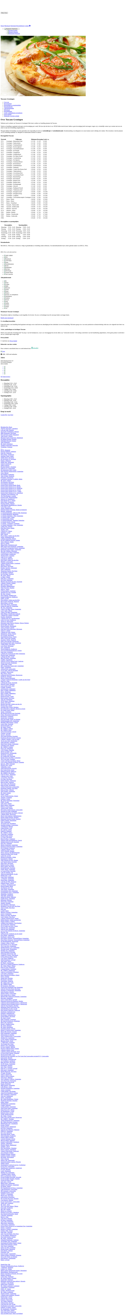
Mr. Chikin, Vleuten (6, 1116)
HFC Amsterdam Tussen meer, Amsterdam (12, 666)
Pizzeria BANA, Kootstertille (8, 753)
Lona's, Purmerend (6, 1171)
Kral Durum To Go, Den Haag (9, 944)
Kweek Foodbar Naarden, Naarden (10, 1178)
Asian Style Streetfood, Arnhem (9, 1093)
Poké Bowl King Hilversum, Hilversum (11, 629)
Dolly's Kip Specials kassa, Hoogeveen (11, 1117)
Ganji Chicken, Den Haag (8, 917)
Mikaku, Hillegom (6, 565)
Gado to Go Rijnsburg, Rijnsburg (10, 972)
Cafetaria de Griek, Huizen (8, 632)
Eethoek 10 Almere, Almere (8, 1307)
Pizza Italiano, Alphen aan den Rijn (10, 600)
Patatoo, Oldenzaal (6, 460)
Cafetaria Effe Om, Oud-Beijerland (10, 618)
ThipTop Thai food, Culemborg (9, 428)
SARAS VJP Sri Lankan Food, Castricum (12, 661)
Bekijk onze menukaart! (7, 318)
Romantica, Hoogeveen (7, 477)
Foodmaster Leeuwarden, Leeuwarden (11, 1306)
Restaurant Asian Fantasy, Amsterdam (11, 549)
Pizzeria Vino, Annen (6, 765)
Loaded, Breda (5, 911)
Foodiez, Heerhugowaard (7, 1290)
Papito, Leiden (5, 794)
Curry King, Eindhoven (7, 958)
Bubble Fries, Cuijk (6, 875)
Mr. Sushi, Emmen (6, 793)
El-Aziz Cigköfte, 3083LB (8, 1047)
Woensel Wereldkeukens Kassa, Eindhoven (12, 1266)
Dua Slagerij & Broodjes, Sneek (9, 1214)
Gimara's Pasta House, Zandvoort (10, 1151)
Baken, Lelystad (5, 1260)
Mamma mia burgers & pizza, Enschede (11, 581)
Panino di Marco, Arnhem (8, 921)
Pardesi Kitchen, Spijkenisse (8, 780)
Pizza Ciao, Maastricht (7, 748)
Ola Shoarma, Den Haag (7, 482)
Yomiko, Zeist (4, 529)
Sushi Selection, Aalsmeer (8, 742)
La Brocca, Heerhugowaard (8, 885)
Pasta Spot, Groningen (7, 652)
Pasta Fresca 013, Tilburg (7, 1110)
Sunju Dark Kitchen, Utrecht (8, 731)
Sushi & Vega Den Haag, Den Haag (10, 989)
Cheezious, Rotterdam (7, 1215)
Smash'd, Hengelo (5, 903)
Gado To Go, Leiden (6, 557)
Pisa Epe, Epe (4, 932)
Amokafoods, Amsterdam (7, 1287)
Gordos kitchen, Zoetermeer (8, 1106)
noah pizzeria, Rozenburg (7, 1197)
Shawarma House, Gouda (8, 1134)
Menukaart (7, 26)
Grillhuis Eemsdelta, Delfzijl (8, 539)
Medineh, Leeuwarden (7, 562)
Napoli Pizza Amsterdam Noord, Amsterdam (13, 548)
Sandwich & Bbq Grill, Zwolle (9, 854)
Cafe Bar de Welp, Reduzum (8, 881)
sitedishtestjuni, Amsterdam (8, 1103)
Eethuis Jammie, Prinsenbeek (8, 820)
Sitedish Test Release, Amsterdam (10, 1185)
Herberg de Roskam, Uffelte (8, 857)
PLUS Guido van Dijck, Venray (9, 926)
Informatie (13, 26)
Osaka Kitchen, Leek (6, 828)
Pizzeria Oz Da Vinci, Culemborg (10, 1212)
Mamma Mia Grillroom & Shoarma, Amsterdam (13, 996)
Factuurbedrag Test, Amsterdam (9, 891)
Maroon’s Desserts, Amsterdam (9, 912)
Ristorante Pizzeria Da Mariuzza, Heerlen (12, 1001)
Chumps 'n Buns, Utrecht (7, 943)
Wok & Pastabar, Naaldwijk (8, 1136)
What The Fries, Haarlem (7, 588)
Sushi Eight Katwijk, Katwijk (9, 768)
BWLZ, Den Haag (6, 695)
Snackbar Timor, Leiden (7, 456)
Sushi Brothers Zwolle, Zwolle (9, 1009)
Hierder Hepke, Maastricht (8, 1249)
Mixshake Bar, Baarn (6, 427)
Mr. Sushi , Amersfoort (7, 1238)
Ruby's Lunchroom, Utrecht (8, 1175)
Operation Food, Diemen (7, 745)
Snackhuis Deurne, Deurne (8, 1028)
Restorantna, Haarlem (6, 1065)
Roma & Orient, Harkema (8, 684)
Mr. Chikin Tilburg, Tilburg (8, 966)
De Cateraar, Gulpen (6, 829)
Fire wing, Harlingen (6, 1133)
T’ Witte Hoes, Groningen (8, 1042)
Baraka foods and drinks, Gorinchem (10, 757)
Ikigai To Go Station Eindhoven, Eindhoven (12, 964)
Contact (27, 26)
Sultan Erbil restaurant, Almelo (9, 1244)
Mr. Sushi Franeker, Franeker (8, 1278)
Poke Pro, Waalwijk (6, 453)
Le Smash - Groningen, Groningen (10, 523)
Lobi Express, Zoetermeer (8, 1224)
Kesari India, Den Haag (7, 624)
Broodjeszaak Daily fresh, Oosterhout (11, 643)
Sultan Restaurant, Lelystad (8, 960)
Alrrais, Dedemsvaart (6, 508)
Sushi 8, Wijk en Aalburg (7, 1076)
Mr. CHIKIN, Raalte (6, 984)
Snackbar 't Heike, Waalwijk (8, 640)
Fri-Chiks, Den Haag (6, 779)
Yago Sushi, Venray (6, 961)
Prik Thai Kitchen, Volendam (8, 1148)
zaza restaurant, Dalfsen (7, 1152)
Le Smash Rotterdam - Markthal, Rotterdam (12, 520)
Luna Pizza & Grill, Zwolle (8, 1304)
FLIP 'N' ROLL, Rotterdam (8, 774)
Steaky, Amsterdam (6, 1097)
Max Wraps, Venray (6, 673)
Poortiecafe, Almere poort (7, 937)
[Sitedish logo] (3, 351)
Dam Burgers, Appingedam (8, 1258)
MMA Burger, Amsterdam (8, 1085)
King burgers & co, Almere (8, 995)
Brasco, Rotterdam (6, 692)
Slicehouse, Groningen (7, 754)
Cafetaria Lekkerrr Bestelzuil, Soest (10, 1051)
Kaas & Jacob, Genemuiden (8, 1253)
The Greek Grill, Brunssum (8, 783)
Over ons (6, 102)
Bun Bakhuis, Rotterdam (7, 474)
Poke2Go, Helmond (6, 831)
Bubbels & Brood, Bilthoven (8, 771)
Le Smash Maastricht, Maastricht (9, 514)
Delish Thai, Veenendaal (7, 462)
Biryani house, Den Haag (7, 986)
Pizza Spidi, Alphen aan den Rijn (9, 560)
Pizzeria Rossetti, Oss (6, 725)
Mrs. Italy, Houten (5, 1209)
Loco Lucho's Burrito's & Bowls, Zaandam (12, 762)
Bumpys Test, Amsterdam (8, 1045)
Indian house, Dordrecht (7, 1284)
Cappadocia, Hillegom (7, 558)
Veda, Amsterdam (5, 822)
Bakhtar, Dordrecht (6, 1275)
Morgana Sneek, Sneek (7, 1041)
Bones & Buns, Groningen (8, 839)
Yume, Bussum (5, 1159)
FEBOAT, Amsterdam (7, 1131)
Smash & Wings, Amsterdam (8, 1293)
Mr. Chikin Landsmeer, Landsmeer (10, 1286)
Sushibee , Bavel (5, 1146)
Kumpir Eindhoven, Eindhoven (9, 597)
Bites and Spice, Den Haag (8, 1062)
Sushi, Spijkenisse (5, 569)
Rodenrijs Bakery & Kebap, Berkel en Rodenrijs (14, 509)
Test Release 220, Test (7, 888)
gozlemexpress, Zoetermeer (8, 689)
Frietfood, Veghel (5, 799)
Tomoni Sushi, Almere (7, 808)
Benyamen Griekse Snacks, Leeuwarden (12, 809)
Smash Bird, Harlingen (7, 1279)
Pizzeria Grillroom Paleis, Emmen (10, 1048)
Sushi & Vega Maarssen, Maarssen (10, 1129)
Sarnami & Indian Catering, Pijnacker (11, 1162)
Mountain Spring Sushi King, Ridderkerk (12, 438)
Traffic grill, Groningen (7, 1203)
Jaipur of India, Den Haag (8, 907)
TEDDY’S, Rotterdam (7, 1194)
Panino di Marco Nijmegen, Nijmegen (11, 1255)
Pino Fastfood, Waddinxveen (8, 595)
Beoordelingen (20, 26)
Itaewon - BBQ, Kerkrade (8, 764)
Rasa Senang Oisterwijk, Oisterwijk (10, 1010)
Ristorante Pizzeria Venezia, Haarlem (11, 819)
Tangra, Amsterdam (6, 712)
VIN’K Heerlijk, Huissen (7, 851)
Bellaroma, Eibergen (6, 900)
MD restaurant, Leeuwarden (8, 1191)
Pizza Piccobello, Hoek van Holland (10, 719)
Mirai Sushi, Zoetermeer (7, 1223)
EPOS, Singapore (5, 450)
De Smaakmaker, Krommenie (9, 1309)
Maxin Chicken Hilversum (8, 678)
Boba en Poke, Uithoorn (7, 790)
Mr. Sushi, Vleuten (6, 727)
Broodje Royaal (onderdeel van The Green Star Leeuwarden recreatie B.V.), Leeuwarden (25, 1056)
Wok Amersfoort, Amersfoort (8, 1094)
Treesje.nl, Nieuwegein (7, 621)
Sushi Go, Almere (5, 630)
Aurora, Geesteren (6, 1090)
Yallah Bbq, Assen (6, 767)
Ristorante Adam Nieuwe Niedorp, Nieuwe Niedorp (15, 623)
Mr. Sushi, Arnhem (6, 480)
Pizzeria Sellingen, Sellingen (8, 451)
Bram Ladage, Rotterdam (7, 805)
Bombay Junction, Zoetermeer (9, 568)
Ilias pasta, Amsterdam (7, 998)
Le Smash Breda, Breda (7, 519)
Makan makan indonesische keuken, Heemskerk (14, 1270)
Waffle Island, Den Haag (7, 457)
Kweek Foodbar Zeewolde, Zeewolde (11, 1177)
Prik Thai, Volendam (6, 843)
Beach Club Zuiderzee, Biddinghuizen (11, 816)
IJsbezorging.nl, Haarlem (7, 1035)
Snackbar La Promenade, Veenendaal (11, 990)
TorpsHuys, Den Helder (7, 1283)
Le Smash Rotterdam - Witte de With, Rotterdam (14, 513)
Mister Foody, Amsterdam (8, 1183)
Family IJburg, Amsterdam (8, 869)
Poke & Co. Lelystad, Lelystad (9, 1068)
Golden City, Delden (6, 1269)
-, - (1, 448)
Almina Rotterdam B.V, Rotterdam (10, 1120)
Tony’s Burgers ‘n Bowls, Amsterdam (11, 1079)
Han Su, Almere (5, 543)
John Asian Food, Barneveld (8, 1312)
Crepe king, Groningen (7, 834)
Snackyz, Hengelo (6, 734)
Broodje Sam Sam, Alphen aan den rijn (11, 704)
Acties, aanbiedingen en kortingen (13, 113)
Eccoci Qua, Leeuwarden (7, 1166)
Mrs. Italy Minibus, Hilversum (9, 551)
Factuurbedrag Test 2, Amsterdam (10, 892)
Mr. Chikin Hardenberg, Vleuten (9, 1099)
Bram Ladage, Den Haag (7, 698)
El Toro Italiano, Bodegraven (8, 1235)
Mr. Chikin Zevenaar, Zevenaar (9, 1122)
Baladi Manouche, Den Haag (8, 1071)
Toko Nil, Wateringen (6, 699)
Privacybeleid (7, 114)
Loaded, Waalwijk (6, 1105)
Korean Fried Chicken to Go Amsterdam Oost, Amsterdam (16, 1226)
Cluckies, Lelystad (6, 733)
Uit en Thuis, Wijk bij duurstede (9, 670)
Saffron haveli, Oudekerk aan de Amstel (11, 933)
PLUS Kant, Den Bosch (7, 635)
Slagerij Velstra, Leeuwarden (8, 993)
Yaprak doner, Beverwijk (7, 1082)
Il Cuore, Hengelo (5, 1169)
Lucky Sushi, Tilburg (6, 610)
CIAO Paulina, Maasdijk (7, 750)
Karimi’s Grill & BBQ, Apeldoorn (10, 1142)
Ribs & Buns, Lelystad (7, 603)
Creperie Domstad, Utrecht (8, 1139)
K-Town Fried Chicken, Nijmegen (10, 1053)
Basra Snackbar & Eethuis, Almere (10, 975)
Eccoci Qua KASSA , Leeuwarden (10, 1201)
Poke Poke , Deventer (6, 1232)
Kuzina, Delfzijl (5, 1125)
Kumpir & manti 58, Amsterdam (9, 606)
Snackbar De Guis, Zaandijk (8, 592)
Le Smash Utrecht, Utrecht (8, 522)
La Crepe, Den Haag (6, 837)
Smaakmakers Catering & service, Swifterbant (13, 1165)
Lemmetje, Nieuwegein (7, 672)
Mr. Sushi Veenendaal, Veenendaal (10, 800)
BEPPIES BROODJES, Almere (9, 722)
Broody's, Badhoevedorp (7, 1024)
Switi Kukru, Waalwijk (7, 981)
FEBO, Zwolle (5, 598)
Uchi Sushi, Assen (6, 506)
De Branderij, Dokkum (7, 572)
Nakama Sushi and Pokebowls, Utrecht (11, 840)
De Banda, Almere (6, 1186)
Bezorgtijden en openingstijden (12, 105)
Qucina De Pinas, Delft (7, 1180)
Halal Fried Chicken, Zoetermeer (9, 744)
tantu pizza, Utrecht (6, 1181)
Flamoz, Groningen (6, 1227)
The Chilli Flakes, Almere (8, 1310)
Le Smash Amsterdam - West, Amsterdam (12, 516)
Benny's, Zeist (4, 1217)
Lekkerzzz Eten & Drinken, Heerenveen (11, 675)
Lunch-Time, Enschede (7, 724)
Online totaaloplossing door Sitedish (10, 416)
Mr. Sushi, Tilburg (5, 575)
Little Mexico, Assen (6, 1087)
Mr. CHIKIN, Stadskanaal (8, 970)
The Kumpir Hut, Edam (7, 1044)
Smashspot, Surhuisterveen (8, 1012)
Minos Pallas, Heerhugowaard (9, 545)
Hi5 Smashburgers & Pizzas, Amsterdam (12, 1188)
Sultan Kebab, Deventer (7, 1303)
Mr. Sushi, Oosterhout (6, 444)
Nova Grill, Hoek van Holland (9, 1257)
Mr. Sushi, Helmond (6, 1025)
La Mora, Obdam (5, 577)
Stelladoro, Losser (5, 532)
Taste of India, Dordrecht (7, 476)
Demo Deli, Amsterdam (7, 901)
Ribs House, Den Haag (7, 566)
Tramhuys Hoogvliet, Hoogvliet (9, 445)
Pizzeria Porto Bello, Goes (8, 1054)
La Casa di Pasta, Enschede (8, 871)
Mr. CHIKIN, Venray (6, 832)
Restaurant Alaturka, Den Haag (9, 788)
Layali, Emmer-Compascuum (8, 1039)
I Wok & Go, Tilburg (6, 531)
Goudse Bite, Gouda (6, 664)
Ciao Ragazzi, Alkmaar (7, 1200)
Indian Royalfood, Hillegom (8, 897)
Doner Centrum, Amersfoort (8, 1149)
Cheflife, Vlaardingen (6, 659)
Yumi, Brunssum (5, 442)
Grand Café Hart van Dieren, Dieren (10, 761)
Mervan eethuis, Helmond (8, 1140)
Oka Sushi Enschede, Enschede (9, 736)
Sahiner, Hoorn (5, 1163)
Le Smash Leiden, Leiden (8, 517)
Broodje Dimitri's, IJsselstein (8, 467)
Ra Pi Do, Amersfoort (6, 1128)
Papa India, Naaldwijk (7, 1208)
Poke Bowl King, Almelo (7, 528)
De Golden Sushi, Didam (7, 710)
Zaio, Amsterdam (5, 647)
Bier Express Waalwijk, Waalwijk (10, 601)
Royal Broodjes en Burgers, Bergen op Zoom (13, 708)
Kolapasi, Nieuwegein (7, 1299)
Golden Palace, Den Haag (8, 644)
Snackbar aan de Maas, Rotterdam (10, 552)
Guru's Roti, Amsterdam (7, 877)
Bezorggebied (8, 103)
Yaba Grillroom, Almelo (7, 542)
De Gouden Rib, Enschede (8, 756)
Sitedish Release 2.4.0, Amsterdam (10, 947)
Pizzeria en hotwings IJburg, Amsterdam (11, 846)
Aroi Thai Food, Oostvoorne (8, 1080)
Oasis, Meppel (4, 473)
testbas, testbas (5, 1102)
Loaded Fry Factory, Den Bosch (9, 955)
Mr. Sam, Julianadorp (6, 607)
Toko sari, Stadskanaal (7, 1096)
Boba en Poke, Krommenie (8, 785)
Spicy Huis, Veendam (6, 1067)
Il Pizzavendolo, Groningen (8, 591)
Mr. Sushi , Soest (5, 1204)
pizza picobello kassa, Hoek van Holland (12, 1313)
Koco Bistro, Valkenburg (7, 935)
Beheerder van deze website (11, 116)
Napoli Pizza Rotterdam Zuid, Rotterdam (12, 987)
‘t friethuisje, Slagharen (7, 1267)
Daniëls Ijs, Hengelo (6, 676)
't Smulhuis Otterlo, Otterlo (8, 1174)
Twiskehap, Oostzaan (6, 447)
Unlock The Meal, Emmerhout (9, 612)
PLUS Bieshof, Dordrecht (8, 848)
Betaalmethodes (8, 106)
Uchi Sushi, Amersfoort (7, 973)
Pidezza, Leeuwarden (6, 806)
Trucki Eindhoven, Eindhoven (9, 649)
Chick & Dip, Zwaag (6, 1298)
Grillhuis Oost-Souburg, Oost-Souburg (11, 923)
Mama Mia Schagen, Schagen (9, 1031)
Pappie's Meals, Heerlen (7, 1137)
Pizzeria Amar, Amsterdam (8, 655)
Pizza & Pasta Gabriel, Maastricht (10, 434)
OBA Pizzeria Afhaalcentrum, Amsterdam (12, 471)
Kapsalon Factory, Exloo (7, 1192)
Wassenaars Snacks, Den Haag (9, 571)
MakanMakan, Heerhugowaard (9, 1272)
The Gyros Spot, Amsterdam (8, 946)
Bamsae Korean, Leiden (7, 696)
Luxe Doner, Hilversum (7, 646)
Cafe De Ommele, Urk (7, 872)
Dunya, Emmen (5, 976)
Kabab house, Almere (6, 1296)
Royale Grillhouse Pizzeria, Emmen (10, 540)
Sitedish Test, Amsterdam (7, 1038)
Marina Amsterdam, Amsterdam (9, 845)
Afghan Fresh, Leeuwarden (8, 669)
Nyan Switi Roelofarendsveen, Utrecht (11, 650)
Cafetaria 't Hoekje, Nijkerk (8, 583)
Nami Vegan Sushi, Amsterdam (9, 1108)
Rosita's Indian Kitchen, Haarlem (9, 817)
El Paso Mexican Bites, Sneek (9, 956)
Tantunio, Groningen (6, 797)
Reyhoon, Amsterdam (6, 1220)
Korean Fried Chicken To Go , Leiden (11, 491)
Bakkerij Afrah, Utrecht (7, 1113)
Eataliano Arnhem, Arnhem (8, 1155)
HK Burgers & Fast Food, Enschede (10, 713)
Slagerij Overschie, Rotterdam (9, 663)
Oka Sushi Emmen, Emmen (8, 1237)
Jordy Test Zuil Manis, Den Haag (10, 1234)
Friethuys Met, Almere (7, 1230)
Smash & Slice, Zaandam (7, 555)
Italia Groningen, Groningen (8, 1019)
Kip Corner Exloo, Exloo (7, 770)
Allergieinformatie (9, 108)
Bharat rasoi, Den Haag (7, 1195)
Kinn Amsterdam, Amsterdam (9, 1033)
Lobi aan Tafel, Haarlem (7, 430)
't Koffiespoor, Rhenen (7, 826)
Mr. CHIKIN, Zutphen (7, 747)
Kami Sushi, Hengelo (6, 1057)
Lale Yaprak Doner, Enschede (9, 862)
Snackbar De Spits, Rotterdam (9, 811)
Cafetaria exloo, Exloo (7, 776)
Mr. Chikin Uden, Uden (7, 982)
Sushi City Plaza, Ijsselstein (8, 1247)
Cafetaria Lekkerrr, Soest (7, 849)
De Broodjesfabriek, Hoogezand (9, 941)
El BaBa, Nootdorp (6, 687)
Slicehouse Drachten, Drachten (9, 1100)
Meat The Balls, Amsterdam (8, 658)
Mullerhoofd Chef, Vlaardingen (9, 1123)
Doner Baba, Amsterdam (7, 880)
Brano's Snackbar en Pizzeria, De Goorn (11, 1273)
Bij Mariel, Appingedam (7, 963)
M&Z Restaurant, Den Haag (8, 433)
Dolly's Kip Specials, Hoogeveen (10, 641)
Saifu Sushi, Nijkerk (6, 803)
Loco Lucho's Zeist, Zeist (7, 686)
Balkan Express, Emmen (7, 865)
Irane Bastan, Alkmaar (7, 1250)
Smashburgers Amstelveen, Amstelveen (11, 1168)
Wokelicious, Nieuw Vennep (8, 633)
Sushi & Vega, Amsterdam (8, 927)
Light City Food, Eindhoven (8, 620)
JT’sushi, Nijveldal (6, 1073)
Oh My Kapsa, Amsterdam (8, 1064)
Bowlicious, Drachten (6, 979)
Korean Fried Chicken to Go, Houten (11, 486)
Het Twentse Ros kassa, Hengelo (9, 1198)
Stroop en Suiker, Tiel (6, 751)
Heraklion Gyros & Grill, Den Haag (10, 906)
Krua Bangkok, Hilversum (8, 904)
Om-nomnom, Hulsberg (7, 483)
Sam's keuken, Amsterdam (8, 791)
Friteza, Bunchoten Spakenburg (9, 715)
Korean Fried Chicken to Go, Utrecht (11, 490)
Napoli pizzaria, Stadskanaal (8, 1126)
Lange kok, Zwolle (6, 855)
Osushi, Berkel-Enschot (7, 1114)
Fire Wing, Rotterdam (6, 580)
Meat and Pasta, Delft (6, 584)
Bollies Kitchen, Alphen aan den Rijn (11, 920)
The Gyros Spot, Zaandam (8, 759)
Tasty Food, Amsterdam (7, 1246)
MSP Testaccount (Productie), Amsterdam (12, 546)
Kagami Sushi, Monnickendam (9, 497)
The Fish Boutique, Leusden (8, 496)
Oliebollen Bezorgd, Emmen (8, 441)
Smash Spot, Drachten (7, 978)
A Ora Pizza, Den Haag (7, 777)
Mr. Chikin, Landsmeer (7, 1292)
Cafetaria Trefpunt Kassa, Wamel (9, 918)
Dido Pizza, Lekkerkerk (7, 578)
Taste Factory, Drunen (7, 436)
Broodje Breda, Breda (6, 836)
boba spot (3, 909)
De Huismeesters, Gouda (7, 1111)
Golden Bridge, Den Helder (8, 1091)
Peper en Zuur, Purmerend (8, 967)
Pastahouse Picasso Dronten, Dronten (11, 738)
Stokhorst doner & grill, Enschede (10, 842)
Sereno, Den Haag (6, 702)
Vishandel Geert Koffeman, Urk (9, 494)
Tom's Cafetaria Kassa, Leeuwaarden (11, 1036)
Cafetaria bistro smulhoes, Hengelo (10, 1295)
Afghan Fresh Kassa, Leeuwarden (10, 787)
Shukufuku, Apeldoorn (7, 894)
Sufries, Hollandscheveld (7, 537)
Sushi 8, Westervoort (6, 1074)
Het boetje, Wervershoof (7, 1157)
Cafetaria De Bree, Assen (7, 656)
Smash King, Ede (5, 1264)
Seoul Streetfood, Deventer (8, 952)
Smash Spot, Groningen (7, 718)
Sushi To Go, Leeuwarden (8, 468)
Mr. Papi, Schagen (6, 594)
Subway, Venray (5, 589)
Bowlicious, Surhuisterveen (8, 1015)
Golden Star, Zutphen (6, 526)
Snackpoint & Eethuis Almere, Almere (11, 1243)
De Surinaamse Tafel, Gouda (8, 470)
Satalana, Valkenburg (6, 1143)
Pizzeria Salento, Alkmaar (8, 503)
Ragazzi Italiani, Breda (7, 886)
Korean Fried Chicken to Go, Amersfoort (12, 493)
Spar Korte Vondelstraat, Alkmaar (10, 431)
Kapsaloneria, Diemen (7, 858)
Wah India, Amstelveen (7, 895)
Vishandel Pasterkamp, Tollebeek (10, 1240)
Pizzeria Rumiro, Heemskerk (8, 626)
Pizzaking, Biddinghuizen (8, 586)
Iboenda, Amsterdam (6, 511)
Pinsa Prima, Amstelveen (7, 454)
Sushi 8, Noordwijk (6, 464)
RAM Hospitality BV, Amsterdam (10, 721)
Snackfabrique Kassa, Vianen (8, 637)
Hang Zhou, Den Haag (7, 863)
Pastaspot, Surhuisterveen (7, 1013)
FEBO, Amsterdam (6, 667)
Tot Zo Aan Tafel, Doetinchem (9, 741)
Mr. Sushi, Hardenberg (7, 1027)
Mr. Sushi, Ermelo (5, 1018)
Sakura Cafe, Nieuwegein (8, 1160)
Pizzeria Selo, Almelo (6, 705)
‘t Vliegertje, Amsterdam (7, 878)
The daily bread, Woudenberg (9, 949)
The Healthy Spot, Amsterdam (9, 1241)
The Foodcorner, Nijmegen (8, 924)
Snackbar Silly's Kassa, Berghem (9, 707)
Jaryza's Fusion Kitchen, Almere (9, 796)
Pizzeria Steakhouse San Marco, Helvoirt (12, 813)
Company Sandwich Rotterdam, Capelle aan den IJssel (15, 679)
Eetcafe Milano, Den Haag (8, 1016)
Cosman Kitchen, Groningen (8, 969)
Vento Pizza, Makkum (7, 1077)
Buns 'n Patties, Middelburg (8, 690)
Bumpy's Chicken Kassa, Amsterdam (11, 1030)
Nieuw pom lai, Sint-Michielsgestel (10, 852)
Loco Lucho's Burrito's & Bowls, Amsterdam (13, 930)
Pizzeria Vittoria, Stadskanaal (8, 1145)
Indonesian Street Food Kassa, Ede (10, 1007)
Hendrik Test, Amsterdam (7, 950)
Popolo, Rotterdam (6, 1084)
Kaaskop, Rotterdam (6, 617)
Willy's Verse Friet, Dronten (8, 638)
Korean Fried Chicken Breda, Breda (10, 485)
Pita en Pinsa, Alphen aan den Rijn (10, 535)
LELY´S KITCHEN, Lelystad (9, 999)
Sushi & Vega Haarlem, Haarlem (9, 1005)
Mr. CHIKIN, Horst (6, 730)
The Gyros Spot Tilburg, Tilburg (9, 1206)
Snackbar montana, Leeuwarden (9, 825)
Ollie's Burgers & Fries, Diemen (9, 860)
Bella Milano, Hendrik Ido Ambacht (10, 614)
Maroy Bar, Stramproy (7, 1022)
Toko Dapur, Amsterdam (7, 889)
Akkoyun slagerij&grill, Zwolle (9, 874)
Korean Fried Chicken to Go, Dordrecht (11, 488)
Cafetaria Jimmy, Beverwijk (8, 814)
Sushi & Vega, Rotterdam (7, 929)
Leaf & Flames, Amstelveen (8, 554)
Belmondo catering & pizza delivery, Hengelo (13, 1281)
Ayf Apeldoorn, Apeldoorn (8, 1061)
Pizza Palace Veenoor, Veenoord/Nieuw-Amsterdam (15, 938)
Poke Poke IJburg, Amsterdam (9, 604)
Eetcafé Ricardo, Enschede (8, 868)
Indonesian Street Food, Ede (8, 953)
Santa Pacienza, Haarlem (7, 992)
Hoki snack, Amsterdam (7, 1070)
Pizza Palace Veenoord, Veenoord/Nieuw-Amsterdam (15, 940)
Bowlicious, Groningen (7, 716)
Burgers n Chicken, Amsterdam (9, 1229)
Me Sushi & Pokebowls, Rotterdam (10, 1021)
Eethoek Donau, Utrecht (7, 883)
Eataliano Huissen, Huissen (8, 1154)
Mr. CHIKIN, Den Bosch (7, 773)
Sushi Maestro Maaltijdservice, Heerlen (11, 505)
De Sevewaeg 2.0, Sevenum (8, 459)
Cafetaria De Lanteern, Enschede (9, 615)
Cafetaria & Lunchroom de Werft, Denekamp (13, 653)
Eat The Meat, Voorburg (7, 574)
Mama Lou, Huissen (6, 1211)
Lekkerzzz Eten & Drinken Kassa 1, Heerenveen (14, 1002)
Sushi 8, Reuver (5, 465)
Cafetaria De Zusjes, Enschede (9, 682)
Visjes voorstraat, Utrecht (7, 627)
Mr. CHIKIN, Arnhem (7, 728)
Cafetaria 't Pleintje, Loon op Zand (10, 739)
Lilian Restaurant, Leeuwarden (9, 1189)
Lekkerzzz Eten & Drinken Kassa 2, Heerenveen (14, 1004)
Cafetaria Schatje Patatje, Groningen (10, 563)
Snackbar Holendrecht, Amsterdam (10, 1088)
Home (2, 26)
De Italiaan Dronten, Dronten (8, 439)
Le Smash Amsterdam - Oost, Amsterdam (12, 525)
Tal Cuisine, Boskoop (6, 1301)
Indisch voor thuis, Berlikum (8, 915)
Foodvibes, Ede (5, 1252)
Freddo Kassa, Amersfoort (8, 898)
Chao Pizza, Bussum (6, 1218)
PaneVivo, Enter (5, 681)
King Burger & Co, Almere (8, 500)
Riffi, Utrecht (4, 534)
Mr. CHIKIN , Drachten (7, 1119)
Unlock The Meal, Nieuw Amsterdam (11, 609)
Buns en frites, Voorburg (7, 782)
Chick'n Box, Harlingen (7, 1276)
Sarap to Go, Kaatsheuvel (7, 499)
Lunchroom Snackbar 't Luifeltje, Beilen (11, 479)
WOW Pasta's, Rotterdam (7, 701)
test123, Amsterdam (6, 914)
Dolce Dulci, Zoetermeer (7, 502)
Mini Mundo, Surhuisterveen (8, 1059)
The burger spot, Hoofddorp (8, 823)
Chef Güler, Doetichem (7, 1221)
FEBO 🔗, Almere (6, 1289)
